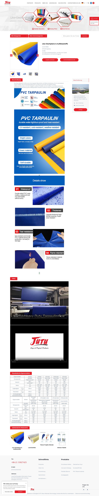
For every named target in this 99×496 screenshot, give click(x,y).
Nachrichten (62, 3)
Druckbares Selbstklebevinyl (66, 464)
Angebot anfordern (50, 59)
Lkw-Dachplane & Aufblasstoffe (43, 20)
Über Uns (45, 3)
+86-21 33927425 (79, 103)
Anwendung (53, 3)
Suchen (84, 36)
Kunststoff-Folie (77, 468)
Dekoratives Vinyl (77, 464)
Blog (88, 493)
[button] (11, 55)
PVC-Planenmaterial (29, 20)
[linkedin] (91, 3)
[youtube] (93, 3)
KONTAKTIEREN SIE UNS (69, 59)
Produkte (38, 3)
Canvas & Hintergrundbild (66, 468)
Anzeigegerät (64, 475)
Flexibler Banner (65, 471)
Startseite (30, 3)
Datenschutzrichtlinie (81, 493)
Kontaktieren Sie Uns (74, 3)
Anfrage (80, 109)
